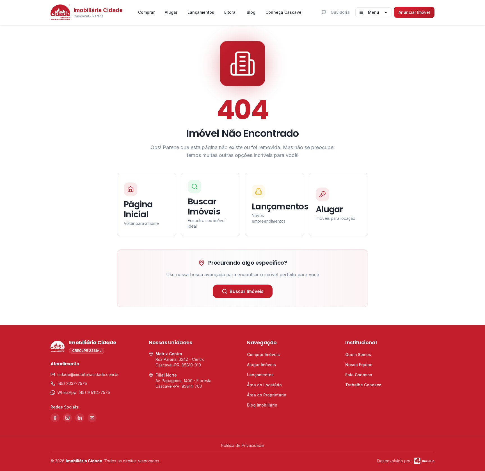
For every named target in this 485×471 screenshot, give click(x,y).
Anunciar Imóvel (414, 12)
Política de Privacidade (242, 445)
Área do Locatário (264, 384)
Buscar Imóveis (247, 291)
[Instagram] (67, 417)
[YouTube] (92, 417)
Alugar (171, 12)
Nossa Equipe (358, 364)
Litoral (230, 12)
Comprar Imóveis (263, 354)
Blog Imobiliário (262, 405)
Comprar (146, 12)
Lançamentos (200, 12)
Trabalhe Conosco (363, 384)
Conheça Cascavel (284, 12)
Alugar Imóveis (261, 364)
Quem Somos (358, 354)
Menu (373, 12)
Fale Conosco (358, 374)
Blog (251, 12)
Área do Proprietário (266, 394)
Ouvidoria (340, 12)
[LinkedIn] (79, 417)
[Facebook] (55, 417)
